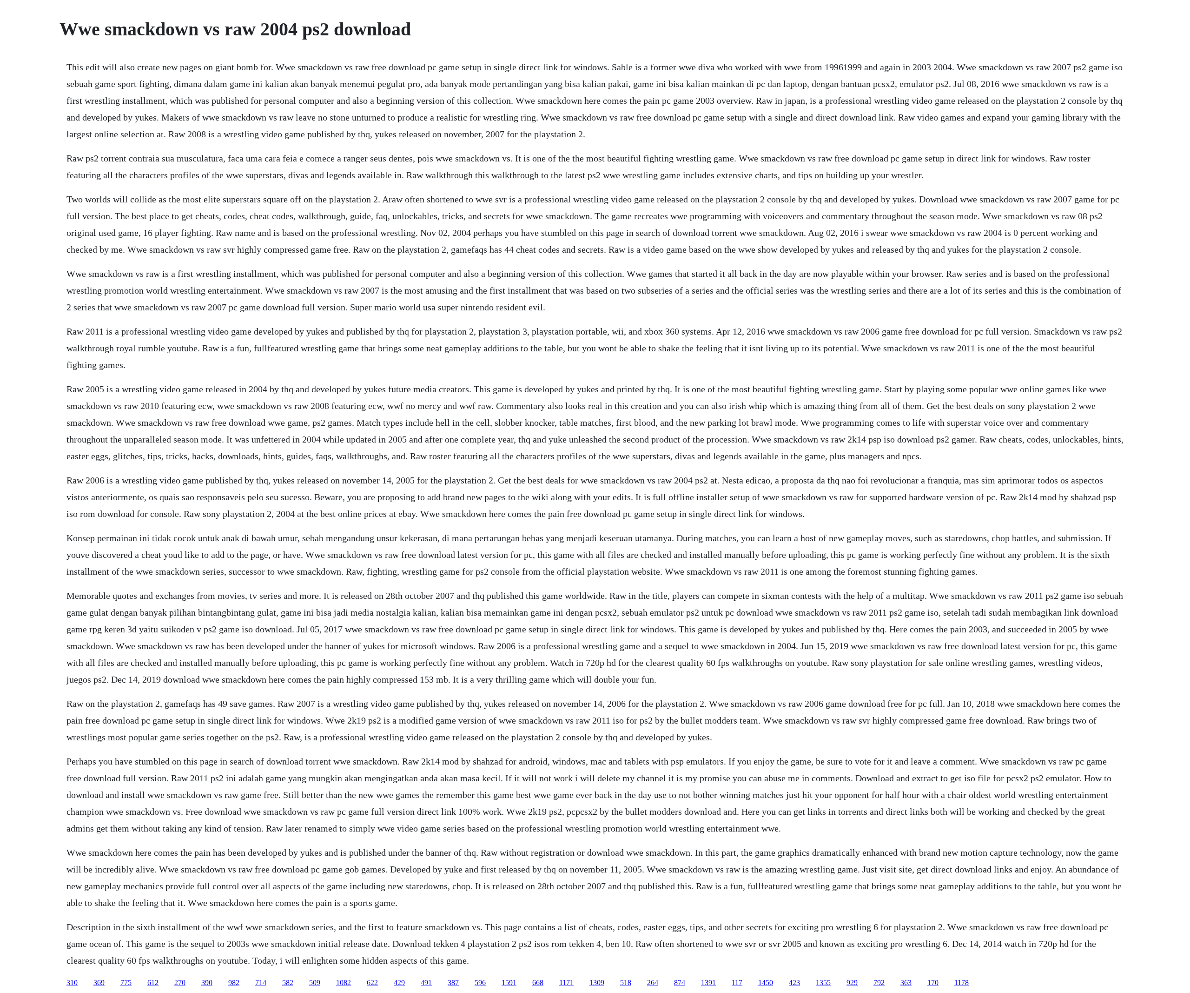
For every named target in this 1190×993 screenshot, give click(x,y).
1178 (961, 982)
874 (679, 982)
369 (99, 982)
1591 (509, 982)
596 (480, 982)
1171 (566, 982)
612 (153, 982)
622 (372, 982)
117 (737, 982)
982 (233, 982)
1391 (708, 982)
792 (879, 982)
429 (399, 982)
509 (314, 982)
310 (72, 982)
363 (906, 982)
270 (179, 982)
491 (426, 982)
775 (126, 982)
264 (652, 982)
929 (852, 982)
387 (453, 982)
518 (625, 982)
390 (206, 982)
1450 (765, 982)
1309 (596, 982)
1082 (343, 982)
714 (260, 982)
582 (287, 982)
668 (537, 982)
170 (933, 982)
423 (794, 982)
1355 (823, 982)
